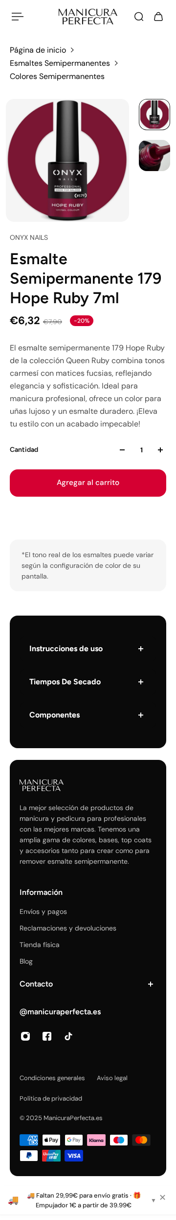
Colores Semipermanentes (57, 76)
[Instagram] (25, 1036)
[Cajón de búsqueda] (139, 16)
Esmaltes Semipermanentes (60, 63)
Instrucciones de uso (66, 648)
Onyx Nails (29, 237)
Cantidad (24, 449)
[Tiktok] (68, 1036)
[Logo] (88, 16)
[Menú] (17, 16)
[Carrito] (158, 16)
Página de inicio (38, 50)
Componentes (54, 714)
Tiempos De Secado (65, 681)
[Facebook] (47, 1036)
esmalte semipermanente (87, 861)
